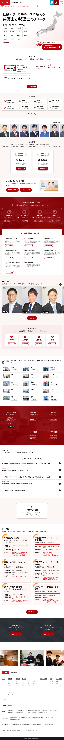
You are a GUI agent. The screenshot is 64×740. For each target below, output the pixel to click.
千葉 (25, 28)
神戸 (12, 39)
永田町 (5, 28)
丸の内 (12, 31)
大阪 (5, 39)
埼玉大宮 (18, 28)
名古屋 (19, 35)
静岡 (12, 35)
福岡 (19, 39)
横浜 (5, 35)
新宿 (19, 31)
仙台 (12, 28)
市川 (5, 31)
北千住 (25, 31)
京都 (25, 35)
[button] (60, 284)
